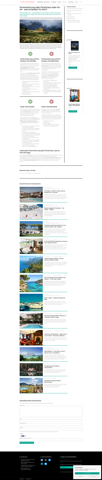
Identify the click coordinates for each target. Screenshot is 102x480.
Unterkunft (64, 2)
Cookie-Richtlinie (81, 470)
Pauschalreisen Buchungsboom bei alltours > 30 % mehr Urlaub (55, 278)
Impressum (86, 470)
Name (21, 418)
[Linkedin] (49, 460)
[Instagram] (45, 460)
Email (61, 462)
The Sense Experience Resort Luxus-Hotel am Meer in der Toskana (55, 226)
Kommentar (22, 405)
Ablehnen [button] (81, 476)
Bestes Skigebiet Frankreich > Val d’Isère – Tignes (54, 208)
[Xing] (42, 464)
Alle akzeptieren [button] (87, 473)
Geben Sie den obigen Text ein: (26, 438)
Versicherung (70, 2)
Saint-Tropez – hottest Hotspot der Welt (54, 298)
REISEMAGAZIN (40, 2)
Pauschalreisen (46, 2)
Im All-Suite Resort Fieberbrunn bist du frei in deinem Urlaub (55, 242)
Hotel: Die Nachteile (71, 18)
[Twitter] (45, 464)
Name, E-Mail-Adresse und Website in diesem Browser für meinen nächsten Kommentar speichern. (40, 431)
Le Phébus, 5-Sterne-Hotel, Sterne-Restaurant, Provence (54, 191)
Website (21, 427)
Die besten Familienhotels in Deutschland (52, 381)
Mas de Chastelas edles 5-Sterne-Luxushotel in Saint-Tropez (55, 316)
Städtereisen (53, 2)
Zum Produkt (72, 67)
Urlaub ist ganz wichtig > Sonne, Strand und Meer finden (54, 259)
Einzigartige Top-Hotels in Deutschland (52, 366)
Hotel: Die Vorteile (70, 16)
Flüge (59, 2)
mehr (76, 2)
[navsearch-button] (81, 2)
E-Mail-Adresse (23, 423)
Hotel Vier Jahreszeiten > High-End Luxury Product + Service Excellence (55, 334)
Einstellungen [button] (94, 476)
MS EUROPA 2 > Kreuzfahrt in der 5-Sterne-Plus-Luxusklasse (55, 352)
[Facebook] (42, 460)
